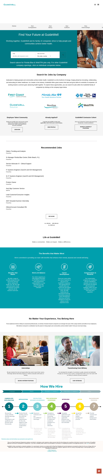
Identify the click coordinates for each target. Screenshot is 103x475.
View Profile (51, 127)
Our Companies (32, 26)
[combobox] (23, 56)
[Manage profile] (95, 4)
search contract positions (86, 127)
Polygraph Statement (52, 451)
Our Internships (86, 26)
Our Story (50, 26)
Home (14, 26)
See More (51, 216)
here (88, 443)
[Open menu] (98, 4)
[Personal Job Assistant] (99, 471)
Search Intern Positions (26, 380)
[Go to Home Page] (10, 4)
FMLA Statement (52, 450)
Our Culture (67, 26)
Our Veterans (77, 380)
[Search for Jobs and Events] (63, 54)
